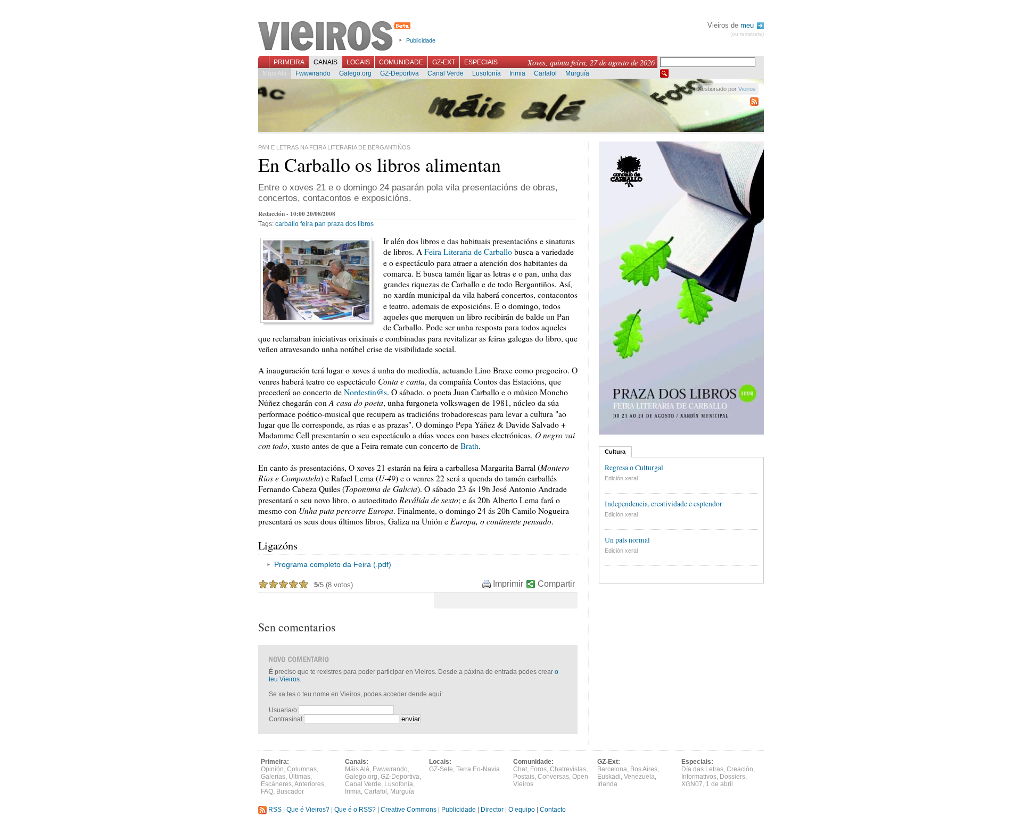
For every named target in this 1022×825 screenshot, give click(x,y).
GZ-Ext (443, 62)
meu (748, 25)
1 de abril (719, 784)
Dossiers (732, 776)
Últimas (299, 776)
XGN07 (692, 784)
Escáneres (276, 784)
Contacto (553, 809)
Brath (469, 445)
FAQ (267, 791)
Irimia (517, 73)
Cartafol (545, 73)
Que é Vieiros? (307, 809)
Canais (325, 62)
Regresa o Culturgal (634, 467)
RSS (274, 809)
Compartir (556, 583)
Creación (740, 769)
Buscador (290, 791)
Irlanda (607, 784)
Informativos (698, 776)
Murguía (577, 73)
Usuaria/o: (284, 710)
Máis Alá (274, 73)
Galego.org (355, 73)
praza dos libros (350, 224)
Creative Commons (408, 809)
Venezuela (639, 776)
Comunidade (401, 62)
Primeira (289, 62)
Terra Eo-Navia (478, 769)
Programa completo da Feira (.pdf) (332, 564)
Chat (520, 769)
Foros (538, 769)
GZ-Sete (441, 769)
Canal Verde (445, 73)
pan (320, 224)
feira (306, 224)
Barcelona (612, 769)
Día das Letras (702, 769)
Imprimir (508, 583)
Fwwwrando (313, 73)
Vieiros (336, 36)
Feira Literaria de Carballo (468, 251)
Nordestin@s (365, 392)
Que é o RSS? (355, 809)
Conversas (553, 776)
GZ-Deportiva (399, 73)
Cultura (615, 451)
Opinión (272, 769)
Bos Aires (643, 769)
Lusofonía (486, 73)
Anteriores (309, 784)
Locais (358, 62)
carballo (287, 224)
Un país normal (627, 540)
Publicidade (420, 40)
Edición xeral (621, 478)
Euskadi (609, 776)
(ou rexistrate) (747, 34)
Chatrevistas (568, 769)
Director (492, 809)
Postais (523, 776)
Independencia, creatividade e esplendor (663, 504)
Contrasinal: (286, 719)
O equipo (521, 809)
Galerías (273, 776)
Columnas (302, 769)
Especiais (481, 62)
